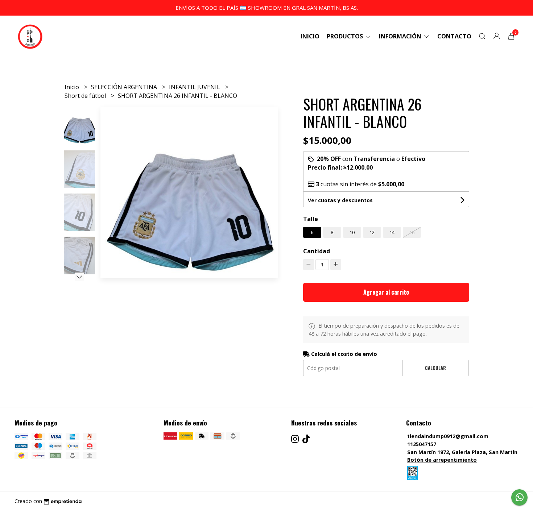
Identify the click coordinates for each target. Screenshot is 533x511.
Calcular (435, 368)
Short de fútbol (86, 96)
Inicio (310, 36)
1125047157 (421, 444)
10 (352, 232)
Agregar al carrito (386, 292)
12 (372, 232)
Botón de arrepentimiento (442, 459)
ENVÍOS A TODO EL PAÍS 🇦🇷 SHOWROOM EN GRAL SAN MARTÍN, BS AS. (266, 7)
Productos (345, 36)
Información (401, 36)
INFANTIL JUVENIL (195, 87)
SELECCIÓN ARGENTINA (124, 87)
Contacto (454, 36)
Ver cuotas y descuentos (340, 200)
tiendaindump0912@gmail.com (447, 436)
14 (391, 232)
